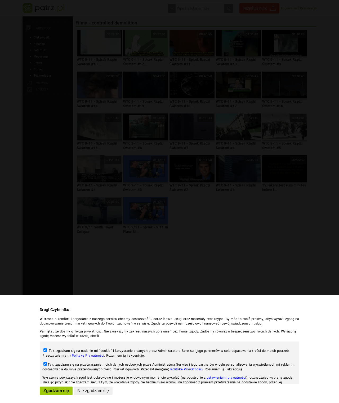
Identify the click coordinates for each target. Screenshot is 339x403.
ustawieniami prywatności (226, 377)
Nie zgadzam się (93, 390)
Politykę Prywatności (88, 355)
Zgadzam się (56, 390)
